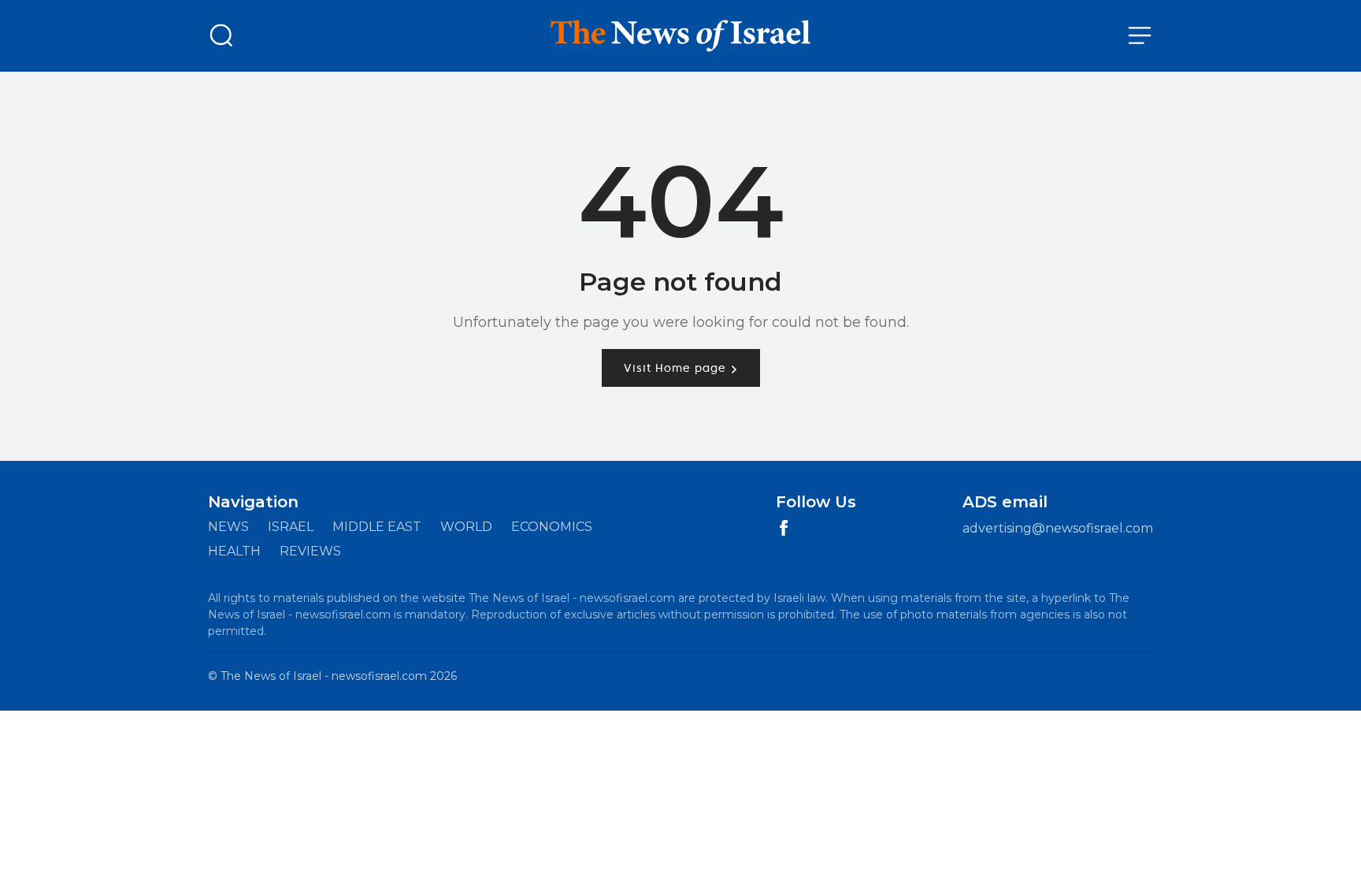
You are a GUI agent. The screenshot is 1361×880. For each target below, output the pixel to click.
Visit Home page (677, 368)
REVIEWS (310, 551)
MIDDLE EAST (376, 526)
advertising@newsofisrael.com (1057, 528)
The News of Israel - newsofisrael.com (324, 676)
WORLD (466, 526)
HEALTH (234, 551)
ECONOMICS (551, 526)
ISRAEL (290, 526)
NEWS (228, 526)
